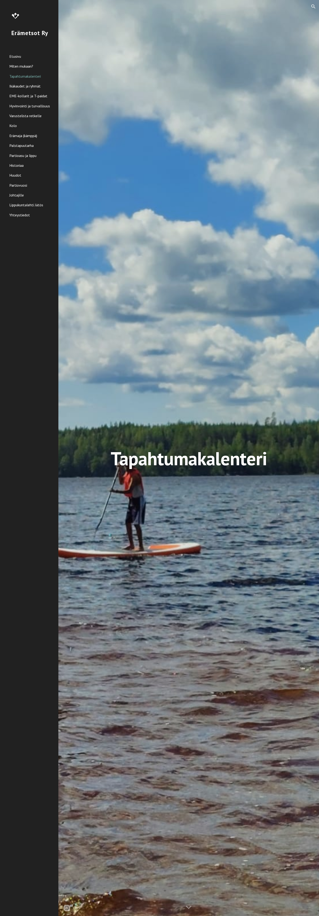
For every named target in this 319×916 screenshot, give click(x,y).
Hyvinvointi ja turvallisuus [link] (29, 106)
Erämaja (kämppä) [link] (23, 135)
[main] (189, 458)
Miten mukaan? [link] (21, 66)
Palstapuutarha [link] (21, 145)
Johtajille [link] (16, 195)
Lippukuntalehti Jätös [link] (26, 205)
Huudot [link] (15, 175)
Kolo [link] (13, 125)
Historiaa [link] (16, 165)
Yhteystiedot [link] (19, 215)
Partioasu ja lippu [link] (22, 155)
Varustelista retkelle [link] (25, 115)
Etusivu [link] (15, 56)
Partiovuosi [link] (18, 185)
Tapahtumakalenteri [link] (25, 76)
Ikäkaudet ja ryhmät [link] (25, 86)
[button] (313, 6)
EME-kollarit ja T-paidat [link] (28, 96)
